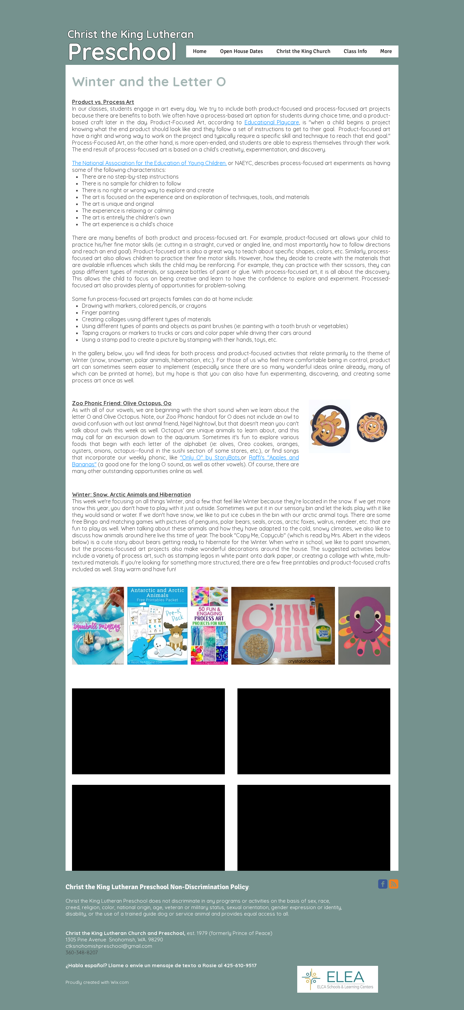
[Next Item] (378, 625)
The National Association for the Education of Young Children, (149, 163)
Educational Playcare (272, 122)
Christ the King (107, 34)
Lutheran (171, 34)
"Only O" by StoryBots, (210, 457)
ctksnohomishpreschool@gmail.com (109, 946)
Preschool (122, 51)
